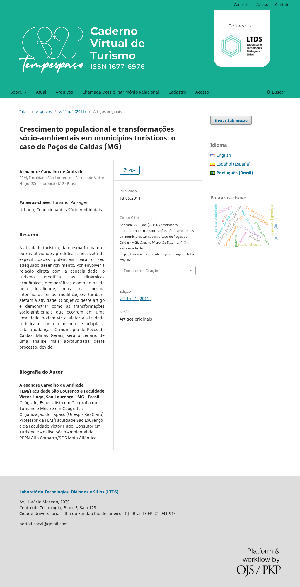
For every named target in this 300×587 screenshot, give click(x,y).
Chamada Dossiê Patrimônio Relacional (120, 92)
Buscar (278, 92)
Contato (282, 4)
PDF (132, 170)
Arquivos (64, 92)
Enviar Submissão (231, 120)
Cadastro (177, 92)
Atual (41, 92)
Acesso (202, 92)
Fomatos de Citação (141, 270)
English (224, 155)
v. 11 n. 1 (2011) (72, 111)
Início (24, 111)
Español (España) (233, 164)
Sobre (17, 92)
